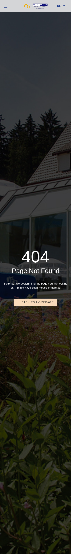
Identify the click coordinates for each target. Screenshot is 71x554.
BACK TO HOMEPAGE (37, 302)
